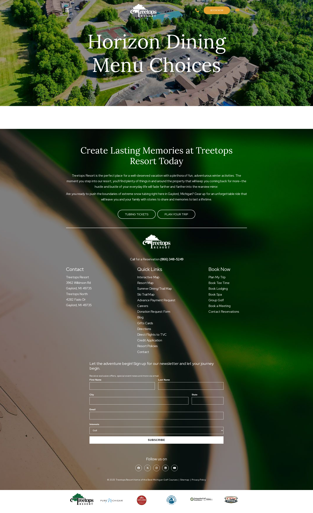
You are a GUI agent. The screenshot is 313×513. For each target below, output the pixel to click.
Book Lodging (218, 289)
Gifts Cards (145, 323)
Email (92, 409)
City (91, 394)
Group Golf (216, 300)
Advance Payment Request (156, 300)
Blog (140, 317)
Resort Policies (147, 346)
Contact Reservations (224, 312)
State (194, 394)
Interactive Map (148, 277)
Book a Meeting (220, 306)
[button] (217, 10)
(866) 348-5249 (171, 259)
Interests (94, 424)
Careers (142, 306)
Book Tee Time (219, 283)
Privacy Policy (199, 479)
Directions (144, 329)
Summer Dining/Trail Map (154, 289)
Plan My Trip (217, 277)
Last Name (164, 379)
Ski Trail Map (146, 294)
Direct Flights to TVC (152, 335)
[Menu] (67, 10)
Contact (143, 352)
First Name (95, 379)
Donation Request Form (153, 312)
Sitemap (184, 479)
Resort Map (145, 283)
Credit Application (149, 340)
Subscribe (156, 440)
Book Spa (215, 294)
